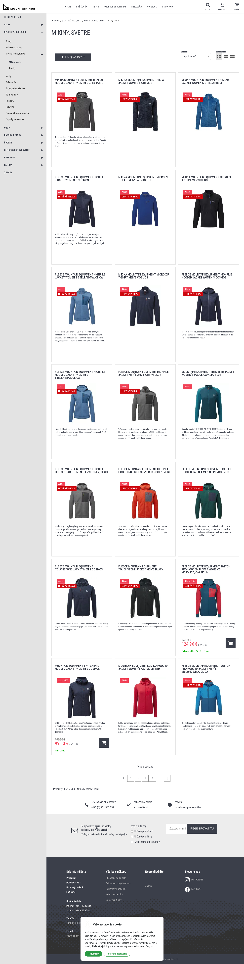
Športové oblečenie (71, 21)
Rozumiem (93, 953)
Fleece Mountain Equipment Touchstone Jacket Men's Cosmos (79, 568)
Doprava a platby (114, 900)
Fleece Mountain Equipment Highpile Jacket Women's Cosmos (80, 178)
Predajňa (136, 6)
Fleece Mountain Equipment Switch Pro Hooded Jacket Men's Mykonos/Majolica (206, 668)
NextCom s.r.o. (172, 959)
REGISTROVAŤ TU (202, 828)
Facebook (152, 6)
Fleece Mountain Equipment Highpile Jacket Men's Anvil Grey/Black (143, 373)
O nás (68, 6)
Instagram (167, 6)
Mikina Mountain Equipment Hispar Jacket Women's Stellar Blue (205, 81)
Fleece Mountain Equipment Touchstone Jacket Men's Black (140, 568)
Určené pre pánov (143, 831)
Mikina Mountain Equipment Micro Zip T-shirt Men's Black (207, 178)
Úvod (56, 21)
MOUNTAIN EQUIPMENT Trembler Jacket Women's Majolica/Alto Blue (208, 373)
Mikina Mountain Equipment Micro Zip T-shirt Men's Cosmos (143, 276)
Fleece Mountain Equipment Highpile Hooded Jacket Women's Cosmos (207, 276)
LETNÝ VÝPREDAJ (12, 17)
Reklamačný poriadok (116, 889)
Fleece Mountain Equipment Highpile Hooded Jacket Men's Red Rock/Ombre (144, 470)
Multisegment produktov (147, 841)
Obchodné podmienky (115, 6)
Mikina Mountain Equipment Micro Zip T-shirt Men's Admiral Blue (143, 178)
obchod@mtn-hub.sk (76, 935)
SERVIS (95, 6)
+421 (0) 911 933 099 (76, 923)
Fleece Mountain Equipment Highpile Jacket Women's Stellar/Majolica (80, 276)
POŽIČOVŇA (81, 6)
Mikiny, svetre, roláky (94, 21)
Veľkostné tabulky (114, 894)
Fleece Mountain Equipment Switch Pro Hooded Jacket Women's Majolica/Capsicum (206, 569)
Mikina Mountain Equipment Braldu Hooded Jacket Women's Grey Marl (79, 81)
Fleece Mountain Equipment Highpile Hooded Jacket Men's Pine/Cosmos (207, 470)
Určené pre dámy (143, 836)
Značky (148, 886)
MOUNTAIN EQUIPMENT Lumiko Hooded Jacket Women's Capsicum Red (143, 667)
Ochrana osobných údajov (118, 883)
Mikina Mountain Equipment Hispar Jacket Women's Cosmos (141, 81)
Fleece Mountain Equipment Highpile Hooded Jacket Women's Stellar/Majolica (80, 374)
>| (167, 778)
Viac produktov (145, 766)
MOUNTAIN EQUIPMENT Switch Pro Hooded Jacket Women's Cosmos (77, 667)
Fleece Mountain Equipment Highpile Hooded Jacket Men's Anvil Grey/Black (82, 470)
